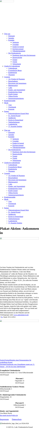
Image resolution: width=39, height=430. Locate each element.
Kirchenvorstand (17, 49)
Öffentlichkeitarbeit (18, 51)
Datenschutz (17, 419)
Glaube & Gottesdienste (12, 66)
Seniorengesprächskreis (16, 98)
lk (1, 317)
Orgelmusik (12, 107)
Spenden (11, 38)
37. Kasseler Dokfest (15, 126)
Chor (10, 105)
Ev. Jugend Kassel (14, 116)
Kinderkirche (12, 72)
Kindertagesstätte (9, 101)
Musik (6, 103)
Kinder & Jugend (18, 47)
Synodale (15, 44)
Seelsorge (15, 42)
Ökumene (11, 75)
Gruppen (7, 77)
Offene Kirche (13, 96)
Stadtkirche (12, 118)
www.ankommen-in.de (21, 315)
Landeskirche (12, 124)
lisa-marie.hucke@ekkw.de (9, 415)
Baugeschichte (17, 57)
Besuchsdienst (13, 81)
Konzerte (11, 109)
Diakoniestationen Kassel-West (18, 113)
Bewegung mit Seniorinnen (17, 83)
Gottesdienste (12, 68)
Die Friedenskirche (14, 53)
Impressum (4, 419)
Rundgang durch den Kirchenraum (23, 55)
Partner (6, 111)
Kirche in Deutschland (15, 120)
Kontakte (11, 40)
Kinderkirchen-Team (15, 92)
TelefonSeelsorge (14, 122)
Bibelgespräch (13, 85)
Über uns (7, 34)
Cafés (10, 88)
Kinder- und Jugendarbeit (16, 90)
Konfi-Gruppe (13, 94)
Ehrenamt (11, 36)
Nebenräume (16, 64)
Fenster (14, 60)
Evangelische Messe (15, 70)
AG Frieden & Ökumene (16, 79)
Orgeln (14, 62)
